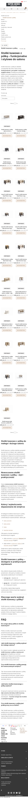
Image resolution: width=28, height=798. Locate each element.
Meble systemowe (6, 37)
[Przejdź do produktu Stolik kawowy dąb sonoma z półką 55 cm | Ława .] (7, 409)
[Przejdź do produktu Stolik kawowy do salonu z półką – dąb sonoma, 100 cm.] (7, 279)
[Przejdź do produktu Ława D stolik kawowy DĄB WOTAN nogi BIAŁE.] (21, 311)
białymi (20, 543)
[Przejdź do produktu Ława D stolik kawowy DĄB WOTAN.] (21, 344)
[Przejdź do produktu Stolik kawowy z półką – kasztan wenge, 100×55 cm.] (21, 117)
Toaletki (3, 33)
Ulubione (3, 785)
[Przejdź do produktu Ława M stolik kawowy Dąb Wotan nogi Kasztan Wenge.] (21, 214)
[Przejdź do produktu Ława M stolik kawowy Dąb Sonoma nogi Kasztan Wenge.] (7, 214)
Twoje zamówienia (6, 782)
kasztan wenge (8, 530)
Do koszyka (7, 135)
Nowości (3, 39)
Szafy (2, 29)
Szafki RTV (4, 21)
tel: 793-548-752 (22, 728)
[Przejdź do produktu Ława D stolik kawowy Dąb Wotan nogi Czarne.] (21, 182)
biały (5, 527)
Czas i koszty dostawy (7, 761)
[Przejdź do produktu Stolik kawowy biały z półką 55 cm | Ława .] (7, 311)
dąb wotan (7, 524)
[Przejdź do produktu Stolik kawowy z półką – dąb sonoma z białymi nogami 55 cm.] (21, 376)
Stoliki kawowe (22, 12)
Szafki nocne (4, 35)
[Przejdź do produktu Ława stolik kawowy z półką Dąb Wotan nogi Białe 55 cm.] (21, 279)
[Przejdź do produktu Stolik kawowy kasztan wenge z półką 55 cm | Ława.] (7, 149)
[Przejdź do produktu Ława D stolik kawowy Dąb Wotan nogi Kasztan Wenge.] (7, 182)
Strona (12, 103)
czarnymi (15, 538)
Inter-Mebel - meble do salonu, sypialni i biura (9, 12)
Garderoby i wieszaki (6, 27)
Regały (3, 31)
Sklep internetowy (13, 795)
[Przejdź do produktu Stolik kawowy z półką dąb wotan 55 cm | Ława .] (7, 344)
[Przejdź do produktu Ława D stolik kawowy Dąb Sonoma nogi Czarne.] (21, 247)
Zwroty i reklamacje (6, 763)
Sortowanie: (3, 95)
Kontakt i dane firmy (6, 755)
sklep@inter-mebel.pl (23, 731)
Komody (3, 23)
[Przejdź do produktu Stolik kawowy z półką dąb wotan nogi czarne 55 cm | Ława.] (7, 247)
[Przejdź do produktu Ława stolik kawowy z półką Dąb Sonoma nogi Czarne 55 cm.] (7, 376)
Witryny (3, 25)
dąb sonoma (7, 520)
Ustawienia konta (5, 783)
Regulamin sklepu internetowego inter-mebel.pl (13, 773)
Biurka (2, 19)
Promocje (3, 41)
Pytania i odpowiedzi (6, 775)
